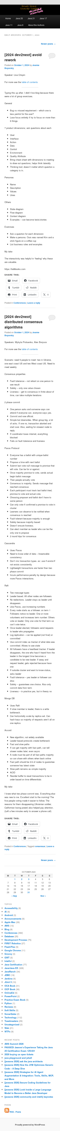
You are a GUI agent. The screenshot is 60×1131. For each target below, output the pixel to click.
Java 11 (8, 25)
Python (8, 1003)
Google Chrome (12, 950)
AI (5, 911)
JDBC (7, 975)
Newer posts (48, 43)
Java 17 (43, 18)
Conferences (20, 302)
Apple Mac (9, 922)
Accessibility (11, 908)
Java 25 (19, 18)
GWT (7, 957)
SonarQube (10, 1013)
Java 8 (20, 25)
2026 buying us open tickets (18, 1054)
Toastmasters (11, 1021)
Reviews (8, 1006)
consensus (40, 846)
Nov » (43, 895)
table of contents (30, 82)
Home (8, 18)
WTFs (7, 1031)
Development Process (15, 939)
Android (8, 915)
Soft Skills (9, 1010)
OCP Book (9, 989)
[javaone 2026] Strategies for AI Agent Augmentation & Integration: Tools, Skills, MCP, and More (29, 1075)
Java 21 (31, 18)
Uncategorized (11, 1024)
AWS (6, 925)
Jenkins (8, 978)
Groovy (8, 953)
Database (9, 936)
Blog (6, 929)
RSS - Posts (15, 1111)
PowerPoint (10, 996)
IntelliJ (8, 961)
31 (29, 892)
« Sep (14, 895)
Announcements (12, 918)
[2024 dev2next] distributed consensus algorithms (23, 321)
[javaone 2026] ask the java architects (23, 1061)
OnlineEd (9, 992)
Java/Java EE (11, 968)
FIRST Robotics (12, 943)
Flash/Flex (9, 946)
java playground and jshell (18, 1057)
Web (6, 1028)
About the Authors (36, 25)
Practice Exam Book (14, 999)
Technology (10, 1017)
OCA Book (9, 985)
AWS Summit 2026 (14, 1043)
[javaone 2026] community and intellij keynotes (28, 1096)
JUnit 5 (8, 982)
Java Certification (13, 964)
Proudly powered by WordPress (30, 1124)
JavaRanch (10, 971)
